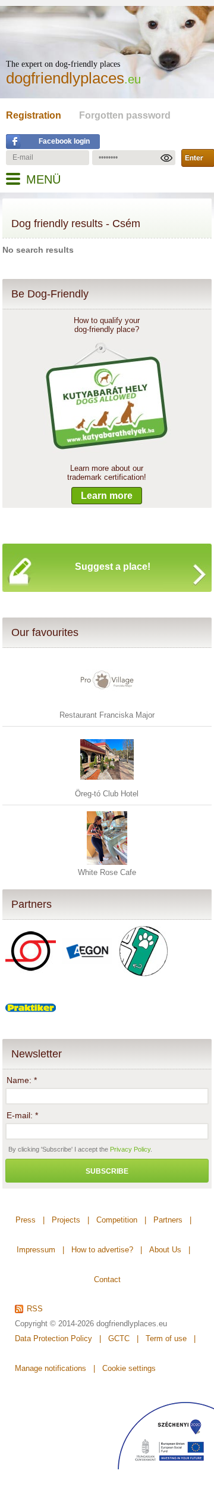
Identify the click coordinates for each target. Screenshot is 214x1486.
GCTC (119, 1338)
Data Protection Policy (53, 1338)
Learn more (107, 496)
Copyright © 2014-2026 (54, 1323)
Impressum (36, 1249)
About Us (165, 1249)
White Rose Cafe (107, 872)
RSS (35, 1309)
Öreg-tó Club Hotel (107, 793)
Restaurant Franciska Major (107, 715)
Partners (31, 904)
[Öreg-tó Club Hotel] (107, 783)
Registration (33, 115)
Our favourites (44, 632)
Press (25, 1219)
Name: (22, 1080)
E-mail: (22, 1115)
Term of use (166, 1338)
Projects (66, 1219)
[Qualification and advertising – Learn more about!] (107, 450)
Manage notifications (50, 1368)
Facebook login (64, 141)
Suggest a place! (112, 566)
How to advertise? (102, 1249)
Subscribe (107, 1171)
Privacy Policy (130, 1149)
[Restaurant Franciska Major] (107, 704)
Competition (116, 1219)
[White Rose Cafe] (107, 862)
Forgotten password (125, 115)
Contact (107, 1279)
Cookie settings (129, 1368)
